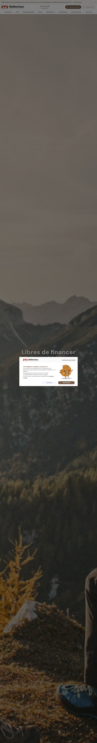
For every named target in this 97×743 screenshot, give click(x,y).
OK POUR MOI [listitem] (66, 382)
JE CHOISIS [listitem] (49, 382)
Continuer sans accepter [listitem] (68, 361)
